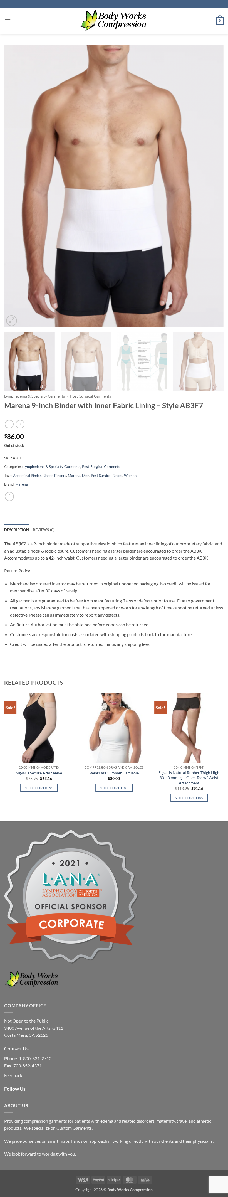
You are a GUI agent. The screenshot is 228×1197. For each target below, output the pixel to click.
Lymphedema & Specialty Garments (34, 396)
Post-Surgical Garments (90, 396)
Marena (74, 475)
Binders (60, 475)
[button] (7, 21)
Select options (39, 788)
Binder (48, 475)
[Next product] (9, 424)
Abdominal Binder (27, 475)
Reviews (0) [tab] (44, 530)
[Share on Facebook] (9, 496)
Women (130, 475)
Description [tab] (16, 530)
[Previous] (16, 186)
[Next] (212, 186)
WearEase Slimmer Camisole (114, 772)
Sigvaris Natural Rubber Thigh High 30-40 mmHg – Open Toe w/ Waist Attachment (188, 777)
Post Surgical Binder (106, 475)
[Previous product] (20, 424)
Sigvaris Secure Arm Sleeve (39, 772)
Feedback (13, 1075)
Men (85, 475)
